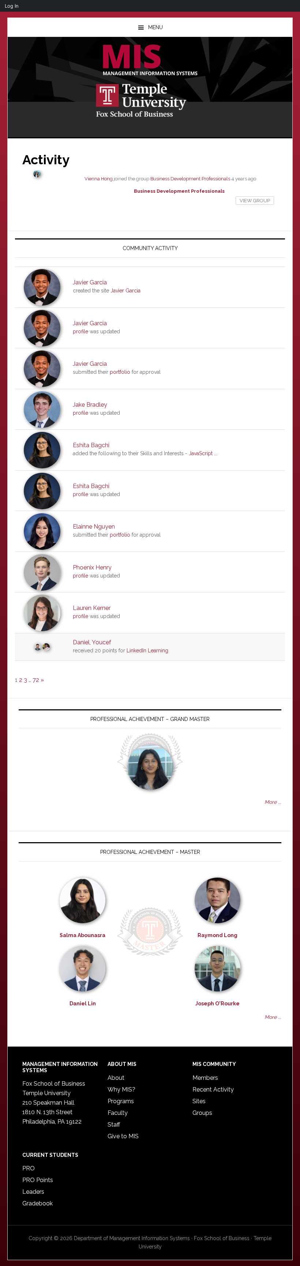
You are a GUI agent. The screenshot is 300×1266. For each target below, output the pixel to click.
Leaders (33, 1191)
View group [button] (255, 200)
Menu (155, 27)
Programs (121, 1101)
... (215, 453)
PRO (28, 1168)
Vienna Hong (99, 178)
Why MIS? (121, 1089)
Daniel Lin (83, 1003)
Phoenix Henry (92, 567)
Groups (202, 1112)
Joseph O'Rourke (217, 1003)
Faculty (118, 1112)
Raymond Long (217, 935)
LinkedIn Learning (147, 650)
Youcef (101, 642)
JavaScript (201, 453)
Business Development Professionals (190, 178)
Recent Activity (213, 1089)
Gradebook (37, 1203)
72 (36, 679)
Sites (199, 1101)
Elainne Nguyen (94, 526)
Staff (114, 1124)
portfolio (120, 372)
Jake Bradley (90, 404)
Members (205, 1077)
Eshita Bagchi (91, 445)
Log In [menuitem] (12, 6)
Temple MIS (150, 60)
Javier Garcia (90, 282)
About (116, 1077)
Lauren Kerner (91, 608)
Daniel (81, 642)
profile (80, 331)
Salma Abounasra (82, 935)
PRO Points (37, 1180)
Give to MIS (123, 1136)
